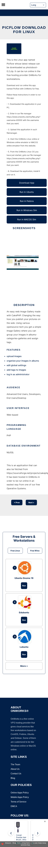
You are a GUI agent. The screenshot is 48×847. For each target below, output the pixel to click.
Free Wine (34, 551)
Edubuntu (24, 612)
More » (24, 666)
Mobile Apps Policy (20, 797)
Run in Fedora (27, 201)
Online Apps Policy (20, 793)
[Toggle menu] (3, 5)
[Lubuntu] (25, 636)
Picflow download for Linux (24, 29)
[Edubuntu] (25, 602)
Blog (13, 778)
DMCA (14, 806)
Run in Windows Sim (27, 210)
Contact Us (16, 773)
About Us (15, 769)
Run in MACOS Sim (26, 219)
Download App (26, 182)
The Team (15, 764)
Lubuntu (24, 647)
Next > (31, 502)
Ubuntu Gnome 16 (24, 578)
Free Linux (15, 551)
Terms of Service (18, 802)
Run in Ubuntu (27, 192)
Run (24, 585)
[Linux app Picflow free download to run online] (14, 48)
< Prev (17, 502)
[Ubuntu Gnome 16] (25, 567)
